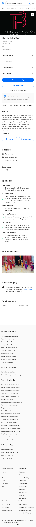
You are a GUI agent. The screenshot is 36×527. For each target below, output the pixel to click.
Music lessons (22, 472)
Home (3, 8)
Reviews (22, 105)
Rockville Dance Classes (8, 339)
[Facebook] (3, 170)
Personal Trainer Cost (7, 455)
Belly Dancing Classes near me (10, 390)
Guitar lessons (23, 483)
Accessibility (7, 522)
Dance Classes (11, 8)
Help (3, 486)
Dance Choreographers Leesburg (11, 375)
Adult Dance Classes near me (9, 437)
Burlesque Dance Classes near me (11, 428)
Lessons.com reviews (25, 510)
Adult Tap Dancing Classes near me (11, 440)
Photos (16, 105)
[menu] (3, 3)
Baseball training (23, 492)
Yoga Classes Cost (6, 458)
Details (10, 105)
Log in (3, 475)
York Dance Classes (7, 362)
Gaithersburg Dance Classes (9, 336)
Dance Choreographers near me (10, 413)
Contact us (5, 483)
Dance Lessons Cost (7, 449)
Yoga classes (22, 498)
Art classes (22, 489)
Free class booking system (26, 507)
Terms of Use (19, 520)
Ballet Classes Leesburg (8, 372)
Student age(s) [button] (8, 67)
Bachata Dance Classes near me (10, 431)
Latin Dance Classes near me (9, 416)
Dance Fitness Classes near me (10, 411)
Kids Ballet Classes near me (9, 434)
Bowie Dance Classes (7, 353)
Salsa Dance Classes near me (9, 393)
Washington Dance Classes (9, 347)
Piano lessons (22, 475)
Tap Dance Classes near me (9, 405)
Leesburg (21, 8)
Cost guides (5, 507)
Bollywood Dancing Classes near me (11, 402)
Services (29, 105)
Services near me (7, 510)
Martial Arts (22, 495)
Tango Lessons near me (8, 408)
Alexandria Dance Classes (8, 350)
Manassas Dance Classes (8, 342)
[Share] (32, 14)
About (4, 105)
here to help (28, 289)
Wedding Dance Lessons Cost (9, 452)
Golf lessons (22, 480)
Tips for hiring (6, 504)
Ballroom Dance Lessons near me (10, 387)
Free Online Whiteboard (25, 513)
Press (3, 480)
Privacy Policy (29, 520)
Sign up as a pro (23, 504)
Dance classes (23, 486)
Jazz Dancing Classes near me (9, 419)
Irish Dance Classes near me (9, 422)
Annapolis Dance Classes (8, 359)
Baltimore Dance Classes (8, 356)
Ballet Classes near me (7, 399)
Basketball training (24, 478)
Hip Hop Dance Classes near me (10, 384)
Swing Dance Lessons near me (10, 396)
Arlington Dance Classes (8, 345)
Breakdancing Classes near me (10, 425)
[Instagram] (7, 170)
